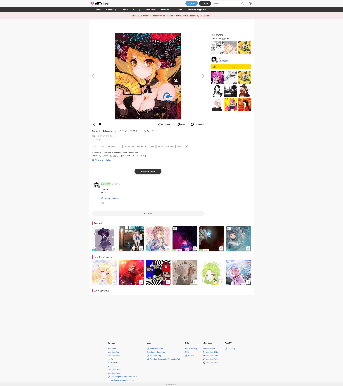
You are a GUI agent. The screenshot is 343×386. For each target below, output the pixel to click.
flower (180, 146)
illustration (112, 146)
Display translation (103, 160)
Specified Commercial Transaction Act (165, 359)
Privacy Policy (155, 355)
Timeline (97, 9)
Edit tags (186, 146)
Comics (179, 9)
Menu (249, 60)
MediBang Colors (114, 369)
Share (94, 125)
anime (160, 146)
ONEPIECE (141, 146)
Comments (199, 124)
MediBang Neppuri (198, 9)
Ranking (136, 9)
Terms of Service (156, 348)
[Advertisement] (171, 316)
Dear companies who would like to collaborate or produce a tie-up (124, 378)
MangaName (113, 366)
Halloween (170, 146)
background (129, 146)
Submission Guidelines (156, 352)
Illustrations (151, 9)
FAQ (187, 352)
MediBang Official (212, 352)
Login (205, 3)
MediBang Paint (114, 355)
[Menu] (250, 3)
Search (242, 3)
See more (148, 213)
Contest (124, 9)
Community (111, 9)
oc (120, 146)
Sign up (191, 3)
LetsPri (110, 359)
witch (152, 146)
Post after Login (148, 171)
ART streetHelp (191, 348)
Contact (191, 355)
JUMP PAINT (113, 362)
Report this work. (100, 125)
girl (95, 146)
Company (231, 348)
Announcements (209, 348)
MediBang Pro (113, 352)
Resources (165, 9)
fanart (101, 146)
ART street (112, 348)
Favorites (166, 124)
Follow (232, 67)
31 (95, 136)
